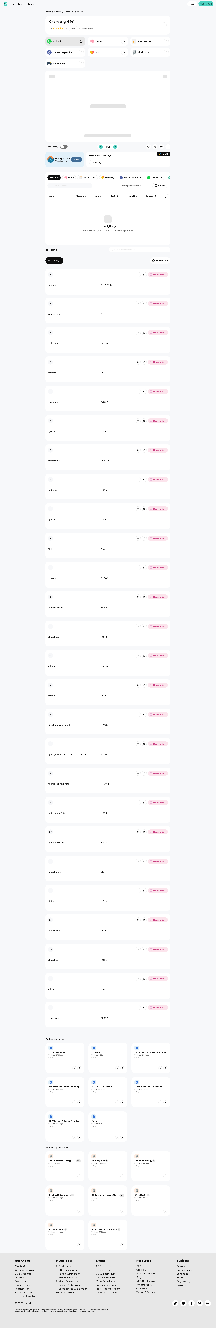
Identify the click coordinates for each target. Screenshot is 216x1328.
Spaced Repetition (132, 177)
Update (161, 185)
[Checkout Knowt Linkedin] (208, 1303)
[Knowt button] (164, 24)
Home (13, 4)
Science (58, 12)
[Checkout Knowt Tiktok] (175, 1303)
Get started (206, 4)
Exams (31, 4)
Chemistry (69, 12)
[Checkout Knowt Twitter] (200, 1303)
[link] (65, 1058)
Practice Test (90, 177)
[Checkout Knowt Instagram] (183, 1303)
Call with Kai (156, 177)
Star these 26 (162, 260)
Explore (22, 4)
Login (192, 4)
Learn (71, 177)
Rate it (72, 28)
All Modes (54, 177)
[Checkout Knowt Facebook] (191, 1303)
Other (80, 12)
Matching (109, 177)
